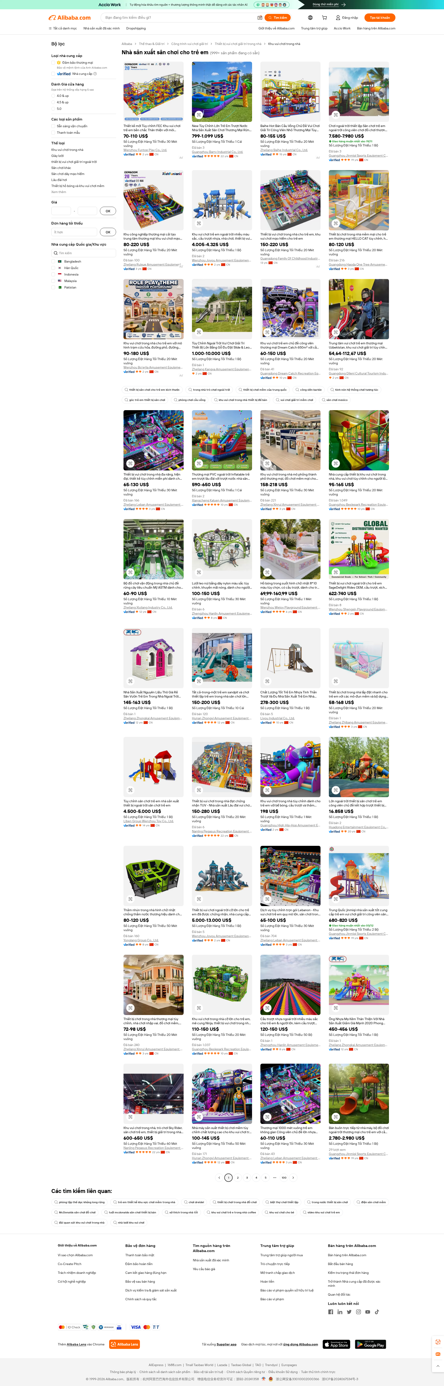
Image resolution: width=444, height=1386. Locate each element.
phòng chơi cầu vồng (192, 400)
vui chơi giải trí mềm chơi (297, 400)
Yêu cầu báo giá (204, 1269)
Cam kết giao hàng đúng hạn (145, 1273)
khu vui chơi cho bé (281, 1212)
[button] (260, 17)
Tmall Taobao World (199, 1365)
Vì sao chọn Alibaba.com (75, 1255)
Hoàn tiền (267, 1281)
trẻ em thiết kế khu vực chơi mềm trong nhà (146, 1202)
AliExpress (156, 1365)
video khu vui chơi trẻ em (324, 1212)
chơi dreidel (196, 1202)
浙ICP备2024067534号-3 (340, 1379)
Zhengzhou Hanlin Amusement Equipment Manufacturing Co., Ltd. (222, 613)
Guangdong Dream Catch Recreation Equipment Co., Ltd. (290, 373)
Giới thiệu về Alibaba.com (77, 1245)
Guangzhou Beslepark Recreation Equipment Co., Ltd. (359, 504)
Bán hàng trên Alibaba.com (347, 1255)
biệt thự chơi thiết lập (284, 1202)
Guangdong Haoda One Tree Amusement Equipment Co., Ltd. (359, 264)
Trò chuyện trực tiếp (275, 1264)
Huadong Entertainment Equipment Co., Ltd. (359, 827)
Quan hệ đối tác (339, 1294)
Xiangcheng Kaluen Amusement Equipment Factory (222, 500)
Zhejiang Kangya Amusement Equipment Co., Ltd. (222, 369)
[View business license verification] (264, 1379)
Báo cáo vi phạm (272, 1299)
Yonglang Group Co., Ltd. (141, 940)
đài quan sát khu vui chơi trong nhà (82, 1222)
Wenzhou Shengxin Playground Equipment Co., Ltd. (359, 609)
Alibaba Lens (76, 1344)
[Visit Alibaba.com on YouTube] (367, 1312)
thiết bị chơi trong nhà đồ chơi (237, 1202)
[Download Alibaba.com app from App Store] (336, 1344)
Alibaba (127, 44)
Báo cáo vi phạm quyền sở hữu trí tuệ (287, 1290)
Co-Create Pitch (69, 1264)
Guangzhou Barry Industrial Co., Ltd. (217, 152)
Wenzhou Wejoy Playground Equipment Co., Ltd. (290, 607)
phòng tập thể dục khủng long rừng (82, 1202)
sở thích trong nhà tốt (184, 1212)
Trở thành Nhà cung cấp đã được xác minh (354, 1284)
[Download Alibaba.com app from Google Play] (370, 1344)
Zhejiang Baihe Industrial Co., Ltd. (284, 150)
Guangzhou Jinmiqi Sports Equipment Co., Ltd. (359, 155)
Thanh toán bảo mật (139, 1255)
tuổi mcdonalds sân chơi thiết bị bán (132, 1212)
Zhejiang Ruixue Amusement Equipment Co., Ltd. (153, 264)
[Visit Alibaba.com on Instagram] (358, 1312)
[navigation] (83, 611)
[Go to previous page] (219, 1178)
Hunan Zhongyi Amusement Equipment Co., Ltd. (222, 718)
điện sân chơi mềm (373, 1202)
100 (284, 1177)
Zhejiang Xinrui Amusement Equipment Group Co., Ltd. (290, 504)
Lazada (222, 1365)
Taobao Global (241, 1365)
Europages (289, 1365)
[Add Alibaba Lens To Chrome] (124, 1344)
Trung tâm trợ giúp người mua (281, 1255)
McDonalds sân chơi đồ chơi (77, 1212)
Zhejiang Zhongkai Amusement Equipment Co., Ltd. (153, 718)
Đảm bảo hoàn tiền (139, 1264)
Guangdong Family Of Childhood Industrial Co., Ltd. (290, 258)
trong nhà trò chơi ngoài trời (211, 389)
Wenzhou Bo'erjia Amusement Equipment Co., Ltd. (153, 367)
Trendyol (271, 1365)
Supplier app (227, 1344)
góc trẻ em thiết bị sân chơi (147, 400)
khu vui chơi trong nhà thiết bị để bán (243, 400)
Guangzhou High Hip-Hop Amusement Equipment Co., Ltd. (290, 825)
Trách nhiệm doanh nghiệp (77, 1273)
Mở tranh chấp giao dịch (277, 1273)
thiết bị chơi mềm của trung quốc (265, 389)
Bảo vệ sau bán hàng (140, 1281)
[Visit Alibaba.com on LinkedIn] (340, 1312)
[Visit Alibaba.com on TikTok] (377, 1312)
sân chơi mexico (337, 400)
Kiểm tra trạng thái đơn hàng (348, 1273)
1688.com (174, 1365)
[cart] (325, 18)
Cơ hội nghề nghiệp (72, 1281)
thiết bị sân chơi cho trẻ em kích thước (154, 389)
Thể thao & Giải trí (151, 44)
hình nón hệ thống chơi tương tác (356, 389)
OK (108, 211)
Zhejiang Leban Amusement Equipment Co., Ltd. (153, 504)
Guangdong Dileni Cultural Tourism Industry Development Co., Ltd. (359, 373)
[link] (438, 1342)
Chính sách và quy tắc (141, 1299)
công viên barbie (311, 389)
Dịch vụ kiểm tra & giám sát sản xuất (151, 1290)
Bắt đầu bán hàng (340, 1264)
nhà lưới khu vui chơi (131, 1222)
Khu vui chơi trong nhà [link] (284, 44)
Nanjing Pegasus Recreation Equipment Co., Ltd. (222, 831)
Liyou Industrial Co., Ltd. (277, 718)
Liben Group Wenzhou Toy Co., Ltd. (148, 821)
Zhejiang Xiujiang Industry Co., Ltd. (148, 607)
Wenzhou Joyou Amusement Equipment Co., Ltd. (222, 260)
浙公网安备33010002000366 (297, 1379)
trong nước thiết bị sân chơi (330, 1202)
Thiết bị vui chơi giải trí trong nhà (238, 44)
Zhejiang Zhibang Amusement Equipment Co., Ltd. (359, 722)
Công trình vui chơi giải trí (189, 44)
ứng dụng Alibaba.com (300, 1344)
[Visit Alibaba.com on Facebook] (330, 1312)
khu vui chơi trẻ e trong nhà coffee (233, 1212)
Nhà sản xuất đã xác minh (211, 1260)
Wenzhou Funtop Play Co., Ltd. (145, 150)
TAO (258, 1365)
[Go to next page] (293, 1178)
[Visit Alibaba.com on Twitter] (349, 1312)
